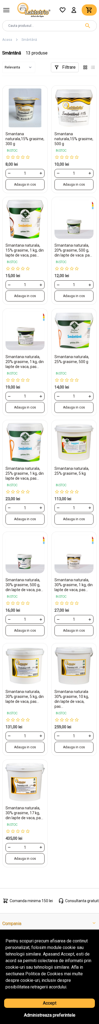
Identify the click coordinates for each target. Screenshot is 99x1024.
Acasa (7, 40)
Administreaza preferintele (49, 1015)
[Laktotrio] (33, 9)
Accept (49, 1003)
